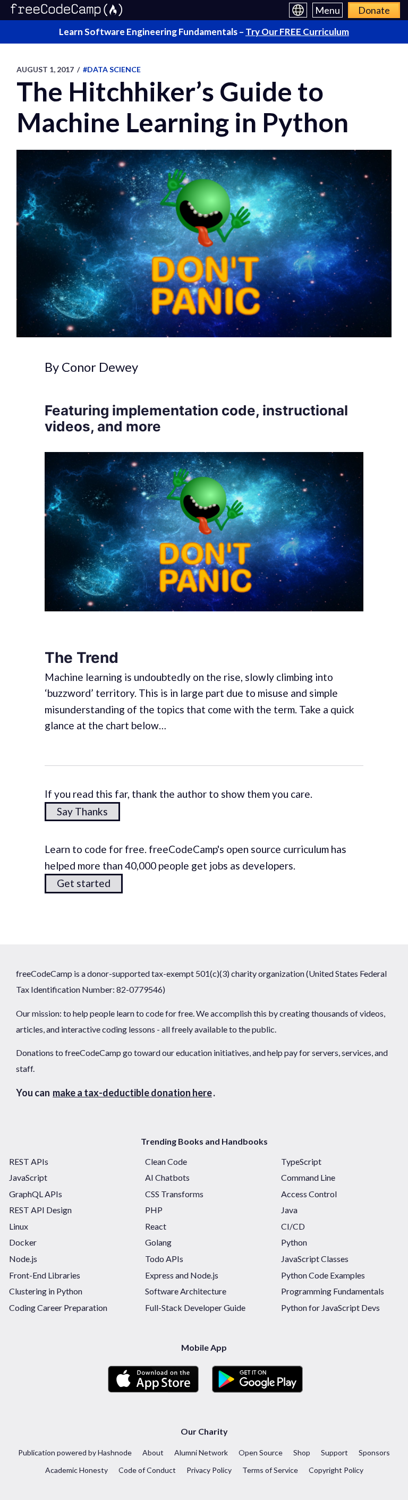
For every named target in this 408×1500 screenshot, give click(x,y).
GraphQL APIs (35, 1194)
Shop (301, 1452)
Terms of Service (270, 1470)
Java (289, 1210)
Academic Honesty (76, 1470)
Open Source (261, 1452)
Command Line (308, 1177)
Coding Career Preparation (58, 1307)
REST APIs (28, 1161)
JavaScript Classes (314, 1259)
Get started (83, 883)
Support (334, 1452)
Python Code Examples (323, 1275)
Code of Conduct (147, 1470)
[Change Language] (298, 10)
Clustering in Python (45, 1291)
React (155, 1226)
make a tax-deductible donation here (132, 1092)
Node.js (23, 1259)
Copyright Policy (336, 1470)
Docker (23, 1242)
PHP (154, 1210)
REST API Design (40, 1210)
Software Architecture (185, 1291)
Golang (158, 1242)
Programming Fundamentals (332, 1291)
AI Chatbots (167, 1177)
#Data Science (112, 69)
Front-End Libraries (44, 1275)
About (153, 1452)
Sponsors (374, 1452)
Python (294, 1242)
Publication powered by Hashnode (75, 1452)
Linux (18, 1226)
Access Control (309, 1194)
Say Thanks (82, 811)
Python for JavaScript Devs (330, 1307)
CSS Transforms (174, 1194)
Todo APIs (164, 1259)
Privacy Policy (209, 1470)
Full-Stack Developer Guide (195, 1307)
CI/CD (293, 1226)
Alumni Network (201, 1452)
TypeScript (301, 1161)
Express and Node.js (181, 1275)
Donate (374, 10)
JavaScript (28, 1177)
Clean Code (166, 1161)
